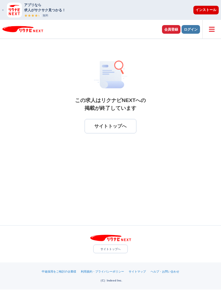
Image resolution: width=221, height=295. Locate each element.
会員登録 (171, 29)
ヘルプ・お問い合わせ (164, 271)
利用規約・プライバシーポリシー (102, 271)
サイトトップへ (110, 249)
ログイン (191, 29)
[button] (113, 10)
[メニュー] (211, 29)
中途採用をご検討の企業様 (59, 271)
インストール (206, 10)
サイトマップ (137, 271)
